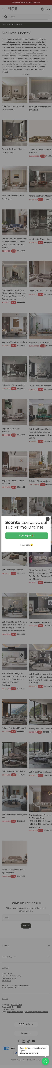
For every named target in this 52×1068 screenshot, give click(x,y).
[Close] (48, 519)
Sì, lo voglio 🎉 (26, 535)
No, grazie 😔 (27, 545)
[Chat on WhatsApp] (45, 1061)
